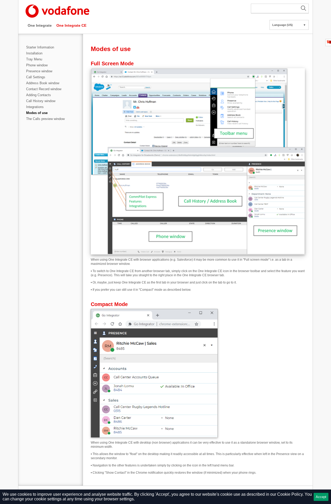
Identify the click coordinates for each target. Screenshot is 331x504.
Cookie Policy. (290, 494)
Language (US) (289, 24)
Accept (321, 497)
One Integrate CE (71, 25)
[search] (280, 8)
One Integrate (40, 25)
